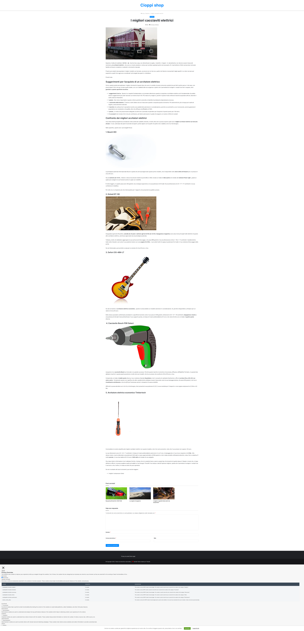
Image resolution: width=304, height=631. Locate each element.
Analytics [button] (4, 613)
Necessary (5, 577)
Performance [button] (5, 608)
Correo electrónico (111, 538)
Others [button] (3, 623)
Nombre (108, 532)
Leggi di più (196, 628)
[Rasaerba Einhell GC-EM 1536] (116, 493)
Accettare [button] (187, 628)
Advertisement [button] (5, 618)
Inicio (143, 13)
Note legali (132, 556)
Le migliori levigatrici (135, 501)
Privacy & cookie (125, 556)
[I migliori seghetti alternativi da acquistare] (164, 493)
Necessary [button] (4, 576)
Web (155, 538)
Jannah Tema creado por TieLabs (142, 561)
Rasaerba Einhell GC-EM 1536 (114, 501)
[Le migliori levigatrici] (140, 493)
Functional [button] (4, 603)
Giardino (147, 13)
